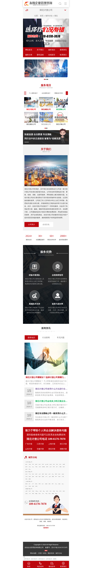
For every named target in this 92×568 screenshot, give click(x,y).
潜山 (56, 493)
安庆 (51, 491)
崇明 (36, 486)
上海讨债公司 (28, 481)
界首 (50, 493)
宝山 (56, 483)
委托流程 (40, 55)
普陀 (40, 483)
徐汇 (30, 483)
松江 (26, 486)
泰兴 (64, 466)
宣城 (26, 493)
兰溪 (63, 476)
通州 (47, 466)
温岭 (33, 476)
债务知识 (31, 337)
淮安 (54, 464)
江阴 (40, 466)
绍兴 (33, 474)
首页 (41, 16)
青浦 (30, 486)
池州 (41, 491)
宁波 (30, 474)
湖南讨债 (63, 449)
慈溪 (43, 476)
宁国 (46, 493)
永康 (36, 476)
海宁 (56, 476)
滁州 (47, 491)
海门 (57, 466)
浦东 (50, 483)
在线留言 (51, 55)
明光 (40, 493)
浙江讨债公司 (28, 471)
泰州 (26, 466)
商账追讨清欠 (58, 93)
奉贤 (33, 486)
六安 (30, 493)
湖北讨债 (51, 449)
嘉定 (59, 483)
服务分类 (28, 55)
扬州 (36, 464)
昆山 (30, 469)
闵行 (53, 483)
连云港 (46, 464)
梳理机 (54, 558)
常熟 (36, 466)
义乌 (46, 476)
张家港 (43, 466)
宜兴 (51, 466)
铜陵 (36, 493)
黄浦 (26, 483)
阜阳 (33, 493)
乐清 (26, 476)
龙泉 (26, 479)
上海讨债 (51, 444)
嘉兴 (46, 474)
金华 (50, 474)
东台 (33, 466)
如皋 (26, 469)
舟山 (53, 474)
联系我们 (63, 55)
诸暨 (53, 476)
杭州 (26, 474)
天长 (43, 493)
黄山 (44, 491)
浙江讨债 (63, 444)
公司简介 (31, 224)
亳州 (30, 491)
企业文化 (46, 224)
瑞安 (40, 476)
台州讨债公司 (49, 558)
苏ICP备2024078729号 (59, 547)
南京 (26, 464)
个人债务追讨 (33, 93)
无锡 (30, 464)
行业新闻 (46, 337)
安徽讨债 (40, 449)
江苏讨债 (40, 444)
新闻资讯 (63, 50)
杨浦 (46, 483)
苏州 (43, 464)
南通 (64, 464)
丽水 (59, 474)
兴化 (30, 466)
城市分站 (48, 16)
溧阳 (60, 466)
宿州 (64, 491)
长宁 (33, 483)
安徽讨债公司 (28, 488)
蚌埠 (60, 491)
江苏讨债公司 (28, 462)
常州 (33, 464)
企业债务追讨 (46, 93)
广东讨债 (28, 444)
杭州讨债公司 (27, 558)
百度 (40, 553)
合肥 (26, 491)
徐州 (40, 464)
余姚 (63, 474)
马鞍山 (36, 491)
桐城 (53, 493)
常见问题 (60, 337)
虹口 (43, 483)
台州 (40, 474)
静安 (36, 483)
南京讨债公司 (34, 558)
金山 (63, 483)
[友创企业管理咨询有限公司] (38, 3)
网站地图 (33, 553)
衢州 (56, 474)
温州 (36, 474)
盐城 (51, 464)
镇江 (60, 464)
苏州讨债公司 (42, 558)
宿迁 (57, 464)
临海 (30, 476)
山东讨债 (28, 449)
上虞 (50, 476)
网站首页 (28, 50)
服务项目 (51, 50)
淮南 (54, 491)
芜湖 (33, 491)
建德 (30, 479)
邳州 (54, 466)
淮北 (57, 491)
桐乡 (59, 476)
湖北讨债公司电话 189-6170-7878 (46, 438)
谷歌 (44, 553)
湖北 (56, 16)
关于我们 (40, 50)
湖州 (43, 474)
